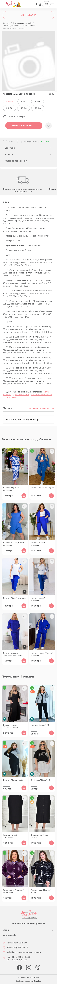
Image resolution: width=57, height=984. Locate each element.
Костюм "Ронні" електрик (38, 544)
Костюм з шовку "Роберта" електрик (12, 654)
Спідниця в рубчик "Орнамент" (11, 836)
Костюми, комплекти (41, 394)
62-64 (24, 108)
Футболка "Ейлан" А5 (40, 780)
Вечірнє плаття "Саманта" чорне (10, 726)
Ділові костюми (21, 394)
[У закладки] (48, 125)
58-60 (9, 108)
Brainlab (37, 981)
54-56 (38, 101)
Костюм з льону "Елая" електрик (13, 544)
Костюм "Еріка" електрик (14, 598)
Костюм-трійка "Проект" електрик (42, 654)
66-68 (38, 108)
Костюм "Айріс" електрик (38, 599)
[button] (36, 4)
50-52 (24, 101)
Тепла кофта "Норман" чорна (41, 891)
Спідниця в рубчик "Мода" (39, 836)
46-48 (9, 101)
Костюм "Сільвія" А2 (40, 725)
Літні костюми (10, 397)
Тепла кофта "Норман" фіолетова (13, 891)
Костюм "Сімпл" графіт (13, 780)
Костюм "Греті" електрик (42, 488)
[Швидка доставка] (15, 703)
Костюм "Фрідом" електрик (11, 489)
